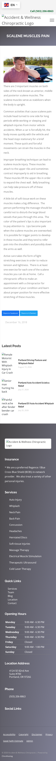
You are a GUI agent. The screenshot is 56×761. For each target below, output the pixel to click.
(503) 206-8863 (17, 696)
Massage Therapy (19, 550)
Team (11, 592)
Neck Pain (14, 512)
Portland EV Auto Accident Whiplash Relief (36, 405)
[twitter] (19, 716)
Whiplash (14, 506)
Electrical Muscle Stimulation (25, 556)
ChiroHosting (7, 756)
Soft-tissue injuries (19, 543)
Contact (12, 603)
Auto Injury (15, 499)
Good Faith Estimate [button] (13, 740)
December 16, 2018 (16, 322)
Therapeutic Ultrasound (22, 562)
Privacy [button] (49, 734)
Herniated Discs (18, 537)
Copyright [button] (23, 734)
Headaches (15, 531)
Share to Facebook (10, 313)
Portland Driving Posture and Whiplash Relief (32, 362)
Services (12, 588)
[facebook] (12, 716)
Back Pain (14, 518)
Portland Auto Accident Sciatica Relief (33, 384)
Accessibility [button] (9, 734)
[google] (6, 716)
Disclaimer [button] (37, 734)
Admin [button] (29, 740)
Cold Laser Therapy (20, 569)
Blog (10, 596)
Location (12, 599)
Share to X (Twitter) (28, 313)
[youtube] (25, 716)
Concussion (15, 524)
